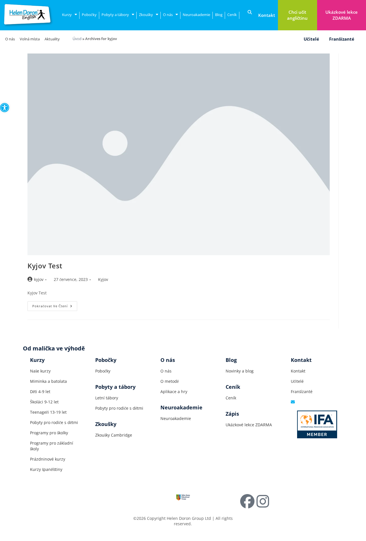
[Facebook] (247, 501)
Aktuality (52, 38)
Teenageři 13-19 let (48, 412)
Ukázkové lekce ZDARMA (249, 424)
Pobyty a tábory (115, 14)
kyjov (38, 279)
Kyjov (103, 279)
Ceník (232, 14)
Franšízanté (341, 39)
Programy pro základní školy (51, 445)
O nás (168, 14)
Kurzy (67, 14)
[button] (4, 107)
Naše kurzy (40, 371)
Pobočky (89, 14)
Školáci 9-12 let (44, 402)
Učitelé (311, 39)
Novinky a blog (240, 371)
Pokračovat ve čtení (54, 304)
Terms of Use (65, 518)
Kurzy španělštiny (46, 469)
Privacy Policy (35, 518)
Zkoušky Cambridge (113, 435)
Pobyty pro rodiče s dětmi (54, 422)
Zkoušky (146, 14)
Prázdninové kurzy (47, 459)
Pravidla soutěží (97, 518)
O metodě (169, 381)
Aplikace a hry (173, 391)
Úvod (77, 38)
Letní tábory (106, 398)
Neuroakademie (196, 14)
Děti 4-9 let (40, 391)
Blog (218, 14)
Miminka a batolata (48, 381)
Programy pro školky (49, 432)
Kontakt (298, 371)
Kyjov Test (44, 265)
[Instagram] (263, 501)
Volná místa (30, 38)
